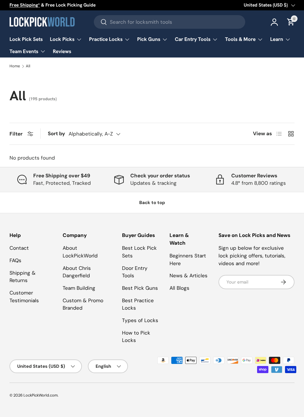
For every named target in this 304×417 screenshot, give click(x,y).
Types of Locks (140, 320)
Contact (19, 248)
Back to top (152, 203)
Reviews (62, 51)
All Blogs (179, 288)
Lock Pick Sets (26, 39)
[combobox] (169, 22)
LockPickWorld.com (40, 395)
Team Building (79, 288)
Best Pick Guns (140, 288)
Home (15, 66)
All (28, 66)
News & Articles (189, 275)
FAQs (15, 260)
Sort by (56, 133)
